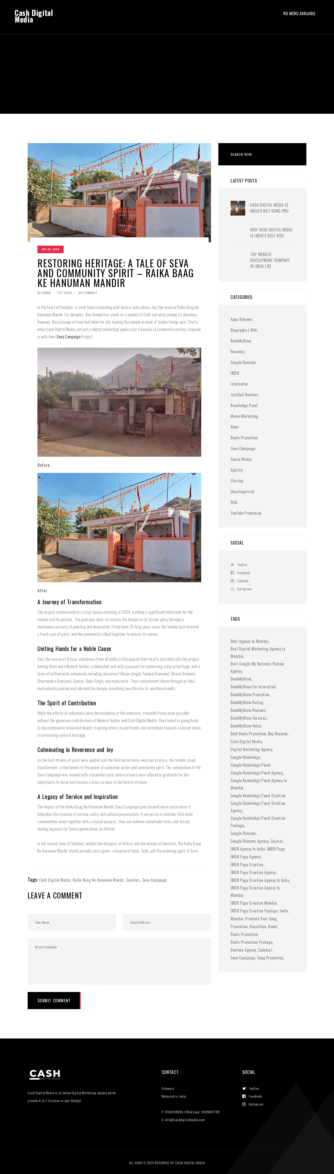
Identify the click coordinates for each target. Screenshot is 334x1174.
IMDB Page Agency (246, 857)
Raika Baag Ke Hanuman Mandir (98, 880)
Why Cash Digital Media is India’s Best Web (271, 233)
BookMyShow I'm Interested (253, 687)
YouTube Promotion (246, 513)
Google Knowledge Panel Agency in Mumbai (259, 784)
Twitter (242, 564)
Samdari (133, 880)
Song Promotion (270, 958)
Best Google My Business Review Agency (257, 667)
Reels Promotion (244, 438)
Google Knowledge (245, 757)
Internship (239, 384)
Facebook (243, 572)
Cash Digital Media (34, 16)
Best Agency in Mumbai (249, 641)
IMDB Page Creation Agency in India (260, 880)
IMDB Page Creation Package (254, 911)
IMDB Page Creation (247, 864)
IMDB (235, 373)
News (235, 427)
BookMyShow (241, 341)
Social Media (241, 459)
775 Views (64, 293)
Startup (237, 481)
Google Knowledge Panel (250, 765)
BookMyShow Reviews (248, 710)
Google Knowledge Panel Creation (258, 795)
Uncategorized (242, 491)
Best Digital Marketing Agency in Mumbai (258, 652)
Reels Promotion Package (252, 942)
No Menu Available (299, 13)
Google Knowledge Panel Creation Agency (258, 806)
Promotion (239, 926)
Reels (272, 926)
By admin (44, 293)
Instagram (244, 588)
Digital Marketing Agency (251, 749)
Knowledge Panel (244, 405)
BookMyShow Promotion (250, 694)
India (284, 911)
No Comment (88, 293)
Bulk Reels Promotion (248, 734)
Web (234, 502)
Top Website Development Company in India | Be (270, 260)
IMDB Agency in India (248, 849)
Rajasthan (258, 926)
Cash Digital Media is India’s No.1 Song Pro (269, 208)
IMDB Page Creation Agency (253, 872)
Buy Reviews (278, 734)
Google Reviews (243, 362)
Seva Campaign (68, 337)
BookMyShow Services (248, 718)
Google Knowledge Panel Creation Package (258, 821)
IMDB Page (276, 849)
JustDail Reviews (244, 395)
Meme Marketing (244, 416)
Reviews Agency (243, 950)
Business (238, 351)
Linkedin (243, 580)
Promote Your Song (261, 919)
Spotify (236, 470)
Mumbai (237, 919)
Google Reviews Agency (249, 841)
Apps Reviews (242, 319)
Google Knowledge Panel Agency (257, 773)
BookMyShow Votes (246, 726)
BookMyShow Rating (247, 702)
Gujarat (277, 841)
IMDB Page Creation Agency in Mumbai (255, 891)
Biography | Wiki (244, 330)
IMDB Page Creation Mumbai (254, 903)
